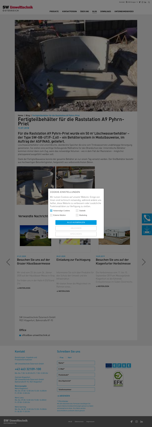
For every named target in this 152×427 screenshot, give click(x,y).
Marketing (83, 215)
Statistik (82, 211)
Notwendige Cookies (61, 211)
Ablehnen (76, 228)
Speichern (76, 234)
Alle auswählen (76, 222)
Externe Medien (59, 215)
